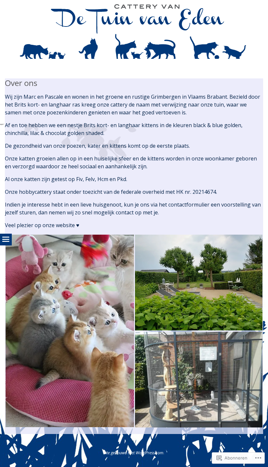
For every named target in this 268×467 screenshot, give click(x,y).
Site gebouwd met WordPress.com (133, 453)
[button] (69, 331)
